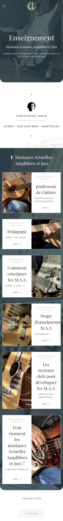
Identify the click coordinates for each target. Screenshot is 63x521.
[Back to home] (31, 6)
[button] (3, 6)
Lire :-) (46, 208)
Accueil (33, 514)
